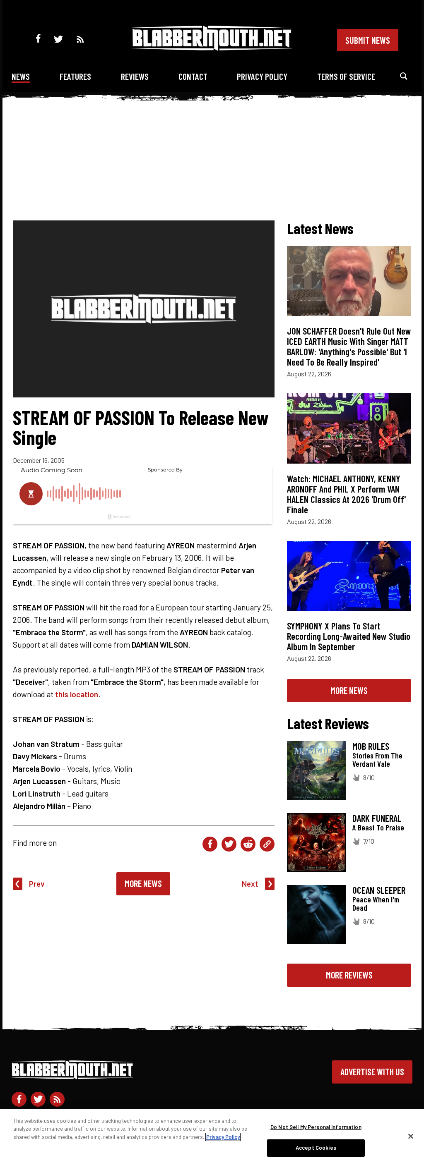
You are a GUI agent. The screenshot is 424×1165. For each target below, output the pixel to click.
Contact (192, 76)
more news (349, 690)
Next (250, 883)
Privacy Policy (262, 76)
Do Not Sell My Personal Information (315, 1127)
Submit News (367, 40)
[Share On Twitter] (229, 844)
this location (76, 694)
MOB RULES (370, 746)
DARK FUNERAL (377, 818)
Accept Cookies (316, 1147)
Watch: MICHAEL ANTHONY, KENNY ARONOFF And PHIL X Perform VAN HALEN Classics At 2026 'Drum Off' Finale (346, 494)
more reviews (349, 974)
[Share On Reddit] (248, 844)
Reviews (135, 76)
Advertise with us (372, 1071)
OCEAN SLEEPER (378, 890)
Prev (37, 883)
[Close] (411, 1136)
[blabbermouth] (212, 48)
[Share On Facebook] (209, 844)
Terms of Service (346, 76)
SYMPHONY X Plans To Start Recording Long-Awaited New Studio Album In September (348, 636)
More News (143, 883)
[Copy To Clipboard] (267, 844)
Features (75, 76)
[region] (212, 1137)
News (21, 76)
